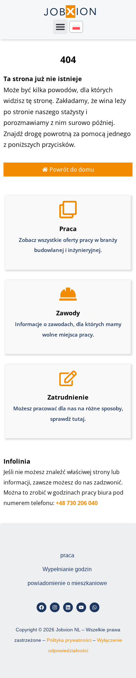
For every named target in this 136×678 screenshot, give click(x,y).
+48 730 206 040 (77, 503)
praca (67, 555)
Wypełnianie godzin (67, 569)
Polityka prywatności (69, 640)
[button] (60, 26)
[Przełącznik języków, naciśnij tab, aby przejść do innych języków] (76, 27)
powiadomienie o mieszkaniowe (67, 583)
